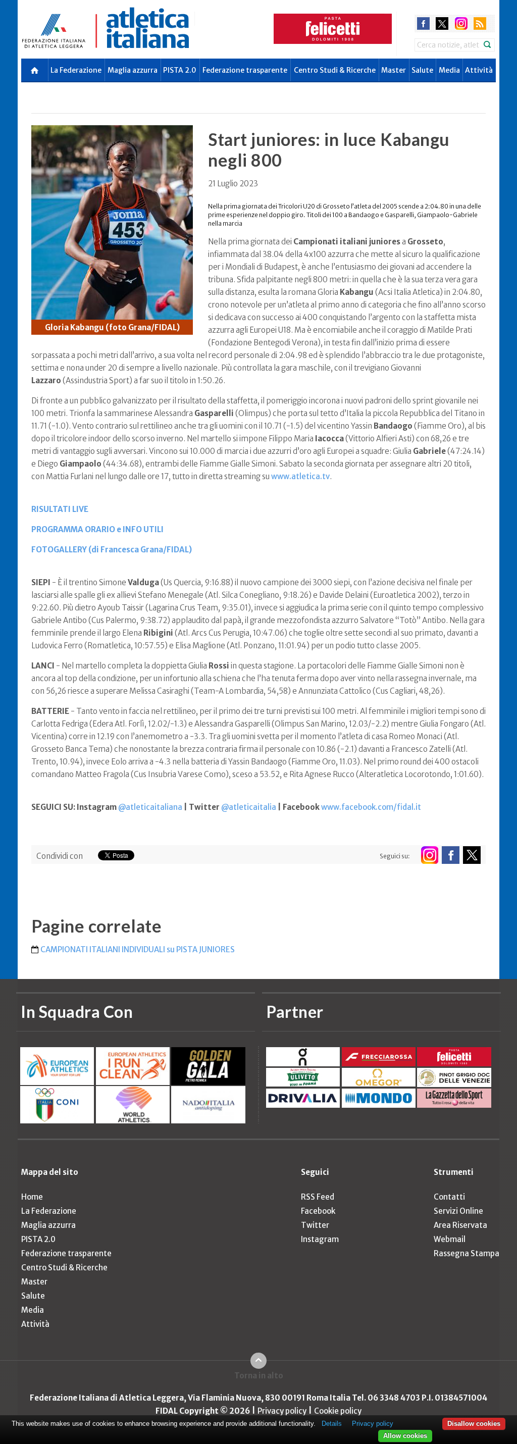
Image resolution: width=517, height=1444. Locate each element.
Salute (422, 70)
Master (393, 70)
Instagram (320, 1239)
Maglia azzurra (133, 70)
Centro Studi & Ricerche (335, 70)
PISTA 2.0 (179, 70)
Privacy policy (281, 1411)
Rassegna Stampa (466, 1253)
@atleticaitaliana (150, 807)
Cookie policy (337, 1411)
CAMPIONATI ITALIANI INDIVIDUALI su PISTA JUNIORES (137, 949)
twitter (442, 23)
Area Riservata (460, 1225)
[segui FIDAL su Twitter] (472, 855)
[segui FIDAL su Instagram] (429, 855)
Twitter (315, 1225)
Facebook (318, 1211)
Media (449, 70)
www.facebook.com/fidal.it (371, 807)
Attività (479, 70)
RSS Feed (317, 1197)
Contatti (449, 1197)
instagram (461, 23)
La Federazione (75, 70)
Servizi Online (458, 1211)
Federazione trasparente (244, 70)
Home (32, 1197)
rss (480, 23)
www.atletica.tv (300, 476)
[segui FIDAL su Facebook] (450, 855)
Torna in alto (258, 1375)
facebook (423, 23)
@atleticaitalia (248, 807)
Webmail (450, 1239)
